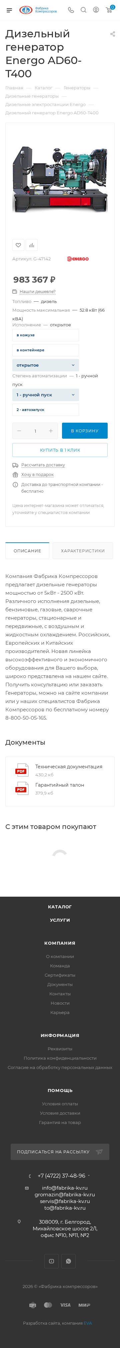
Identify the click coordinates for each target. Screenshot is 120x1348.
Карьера (60, 1012)
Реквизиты (60, 1048)
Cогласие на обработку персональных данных (60, 1067)
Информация (60, 1035)
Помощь (60, 1090)
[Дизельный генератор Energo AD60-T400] (60, 179)
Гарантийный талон (59, 785)
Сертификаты (60, 975)
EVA (88, 1323)
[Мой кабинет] (96, 10)
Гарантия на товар (60, 1122)
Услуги (60, 920)
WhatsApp (68, 1261)
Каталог (60, 906)
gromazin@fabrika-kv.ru (65, 1194)
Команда (60, 965)
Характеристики (83, 550)
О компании (60, 956)
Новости (60, 1003)
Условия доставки (60, 1113)
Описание (27, 550)
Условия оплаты (60, 1103)
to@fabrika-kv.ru (65, 1208)
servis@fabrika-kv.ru (65, 1201)
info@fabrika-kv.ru (65, 1188)
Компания (59, 943)
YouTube (51, 1261)
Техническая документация (68, 767)
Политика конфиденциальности (60, 1058)
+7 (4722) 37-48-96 (61, 1176)
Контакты (60, 993)
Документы (60, 984)
